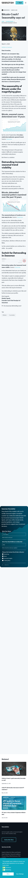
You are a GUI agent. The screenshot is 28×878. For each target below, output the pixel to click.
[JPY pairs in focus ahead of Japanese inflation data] (14, 803)
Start (20, 3)
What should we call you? (7, 537)
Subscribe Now (9, 840)
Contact (4, 858)
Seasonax (9, 139)
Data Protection (6, 854)
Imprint (4, 852)
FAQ (19, 856)
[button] (3, 867)
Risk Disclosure (13, 856)
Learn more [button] (5, 865)
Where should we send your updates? (9, 547)
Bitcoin (5, 315)
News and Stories (16, 852)
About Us (8, 852)
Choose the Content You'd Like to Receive (13, 552)
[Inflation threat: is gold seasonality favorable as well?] (14, 769)
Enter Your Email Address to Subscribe (12, 541)
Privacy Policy (5, 856)
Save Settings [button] (20, 874)
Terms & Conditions (16, 854)
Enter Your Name (6, 531)
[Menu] (25, 2)
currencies (12, 315)
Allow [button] (8, 874)
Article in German (7, 47)
